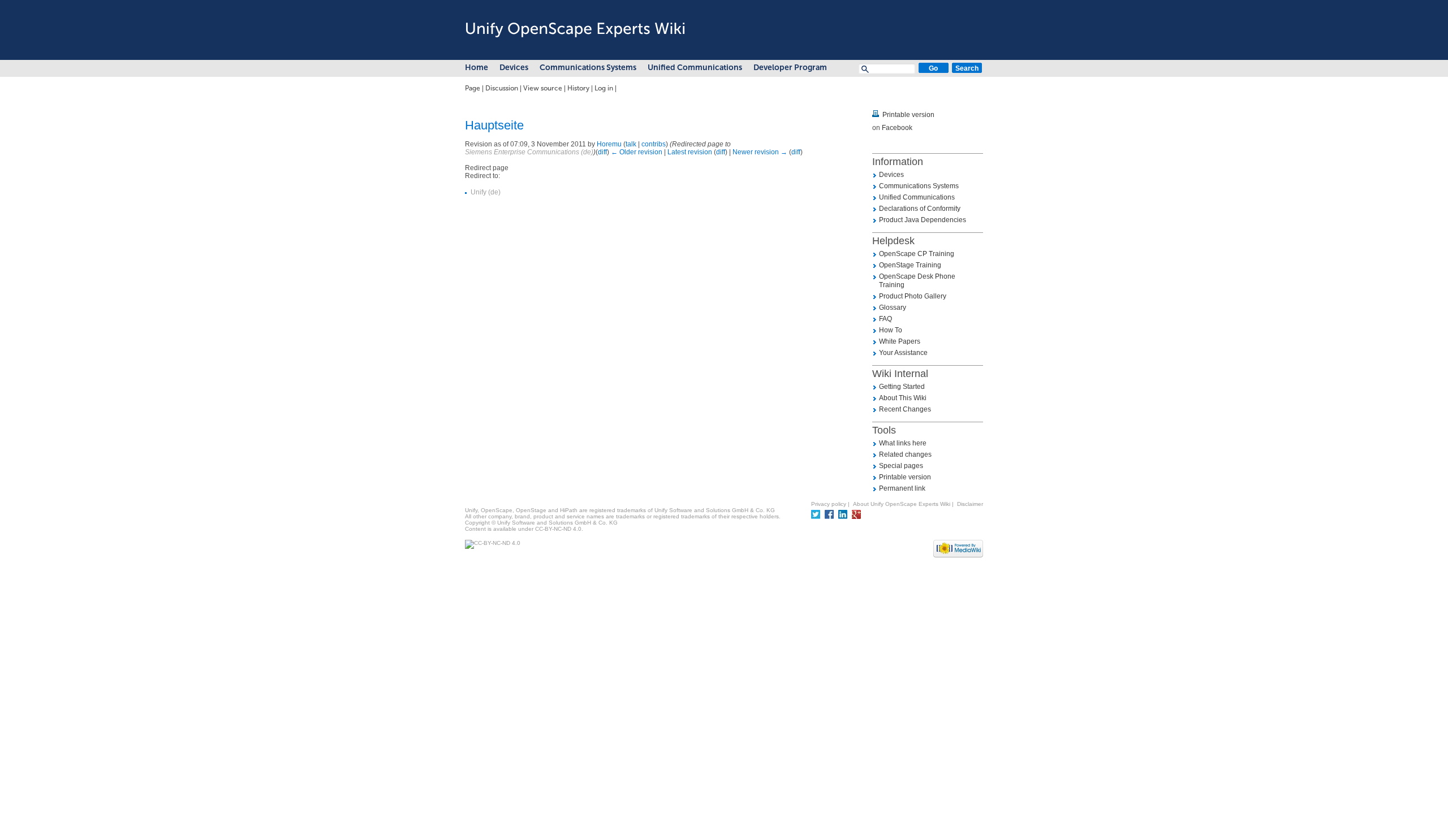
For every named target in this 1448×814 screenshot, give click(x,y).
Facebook (897, 128)
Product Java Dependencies (922, 220)
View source (542, 88)
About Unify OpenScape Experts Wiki (901, 504)
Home (476, 67)
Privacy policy (828, 504)
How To (890, 330)
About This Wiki (902, 398)
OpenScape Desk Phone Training (917, 280)
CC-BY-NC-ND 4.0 (558, 529)
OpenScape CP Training (916, 254)
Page (472, 88)
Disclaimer (970, 504)
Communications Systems (588, 67)
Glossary (892, 307)
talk (631, 144)
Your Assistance (903, 353)
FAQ (885, 319)
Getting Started (902, 387)
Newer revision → (759, 152)
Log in (603, 88)
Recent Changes (905, 409)
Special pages (901, 466)
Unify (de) (486, 192)
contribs (653, 144)
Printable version (908, 115)
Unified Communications (695, 67)
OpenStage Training (910, 265)
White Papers (899, 341)
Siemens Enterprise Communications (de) (529, 152)
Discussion (501, 88)
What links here (902, 443)
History (578, 88)
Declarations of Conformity (919, 209)
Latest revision (689, 152)
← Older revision (636, 152)
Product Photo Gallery (912, 296)
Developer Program (790, 67)
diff (602, 152)
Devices (513, 67)
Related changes (905, 454)
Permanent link (902, 488)
